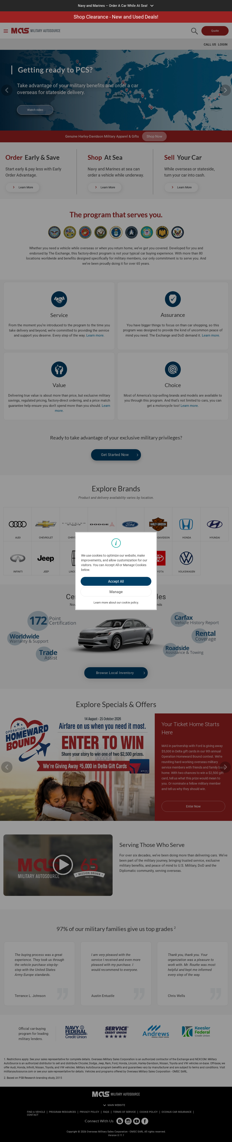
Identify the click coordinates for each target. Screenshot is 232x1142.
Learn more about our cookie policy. (116, 602)
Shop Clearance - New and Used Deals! (116, 17)
